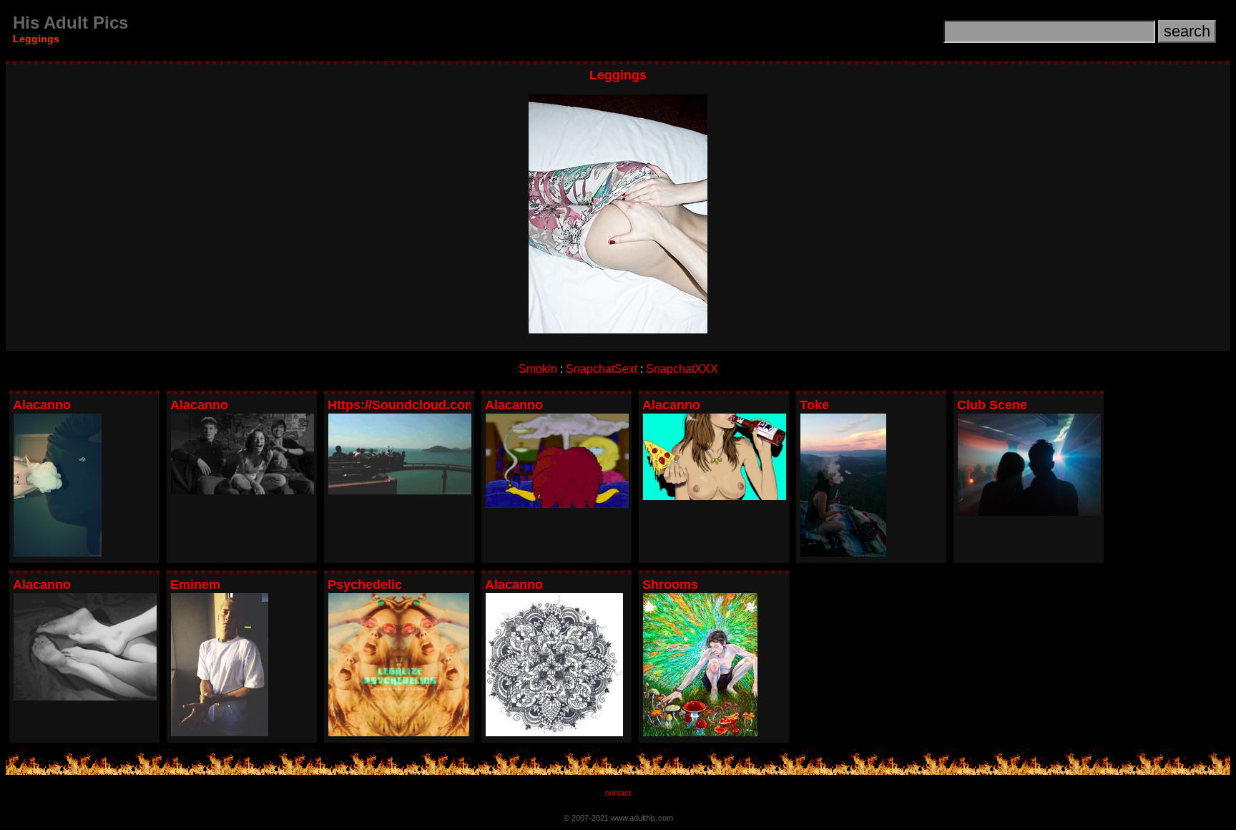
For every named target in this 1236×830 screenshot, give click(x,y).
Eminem (195, 584)
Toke (814, 405)
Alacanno (42, 405)
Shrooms (670, 584)
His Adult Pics (70, 22)
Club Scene (992, 405)
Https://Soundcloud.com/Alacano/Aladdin (454, 405)
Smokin (538, 369)
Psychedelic (365, 584)
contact (618, 792)
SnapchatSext (601, 369)
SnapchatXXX (682, 369)
